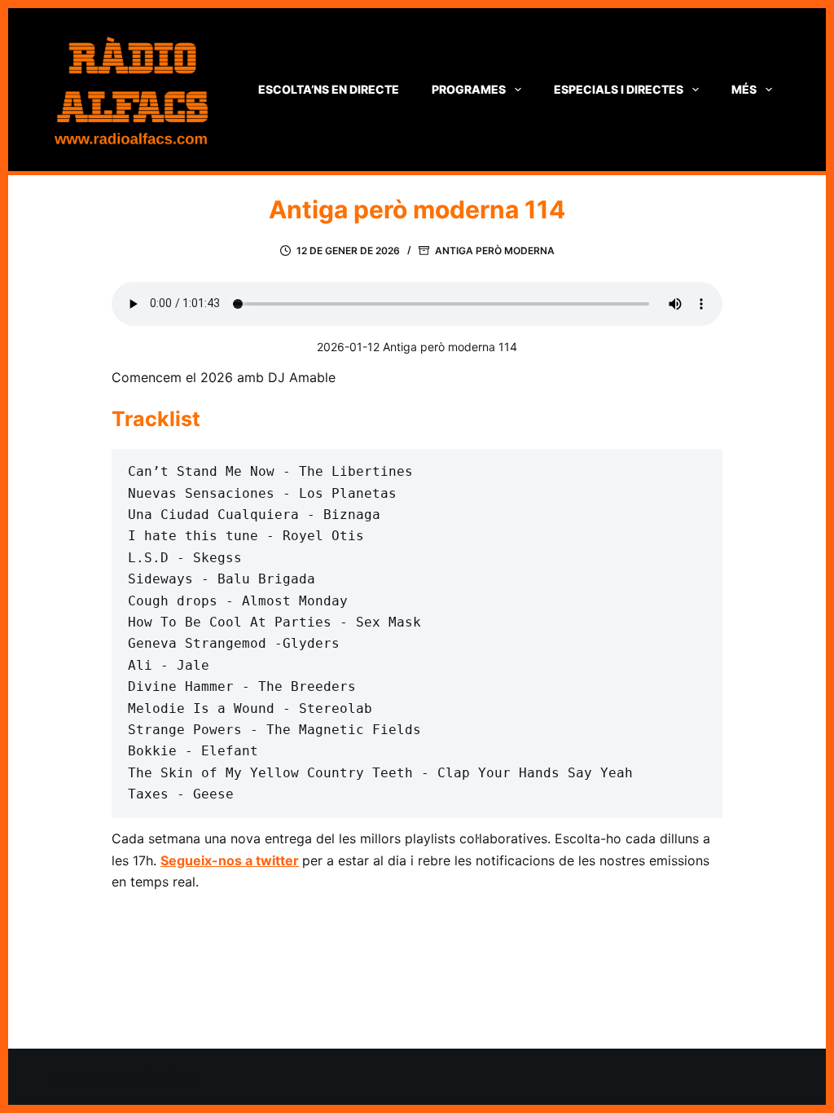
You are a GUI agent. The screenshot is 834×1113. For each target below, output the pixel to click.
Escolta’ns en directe (328, 89)
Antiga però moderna (495, 250)
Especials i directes (618, 89)
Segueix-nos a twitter (229, 860)
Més (744, 89)
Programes (469, 89)
